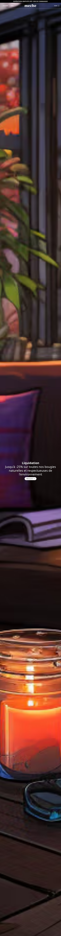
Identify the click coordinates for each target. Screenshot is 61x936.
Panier (56, 5)
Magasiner (5, 5)
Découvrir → (30, 479)
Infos (12, 5)
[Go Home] (30, 6)
